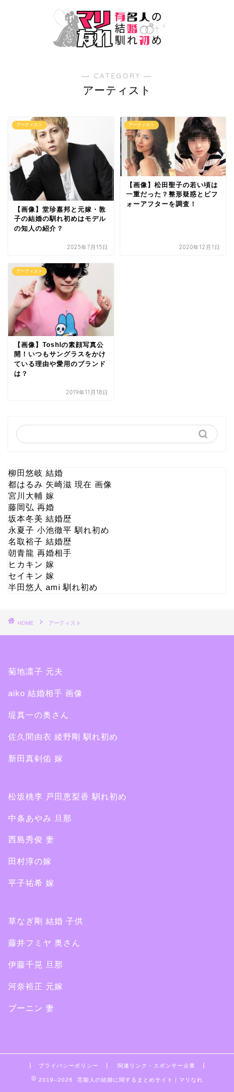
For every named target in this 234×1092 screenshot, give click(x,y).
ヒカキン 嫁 (31, 564)
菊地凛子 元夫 (35, 671)
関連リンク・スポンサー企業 (156, 1066)
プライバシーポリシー (68, 1066)
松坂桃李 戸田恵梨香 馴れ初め (67, 796)
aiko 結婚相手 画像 (45, 693)
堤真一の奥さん (38, 714)
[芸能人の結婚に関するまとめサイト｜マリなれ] (117, 48)
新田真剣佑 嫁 (35, 758)
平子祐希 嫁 (31, 883)
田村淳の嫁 (30, 861)
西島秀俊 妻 (31, 839)
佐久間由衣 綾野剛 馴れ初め (63, 736)
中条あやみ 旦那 (40, 818)
